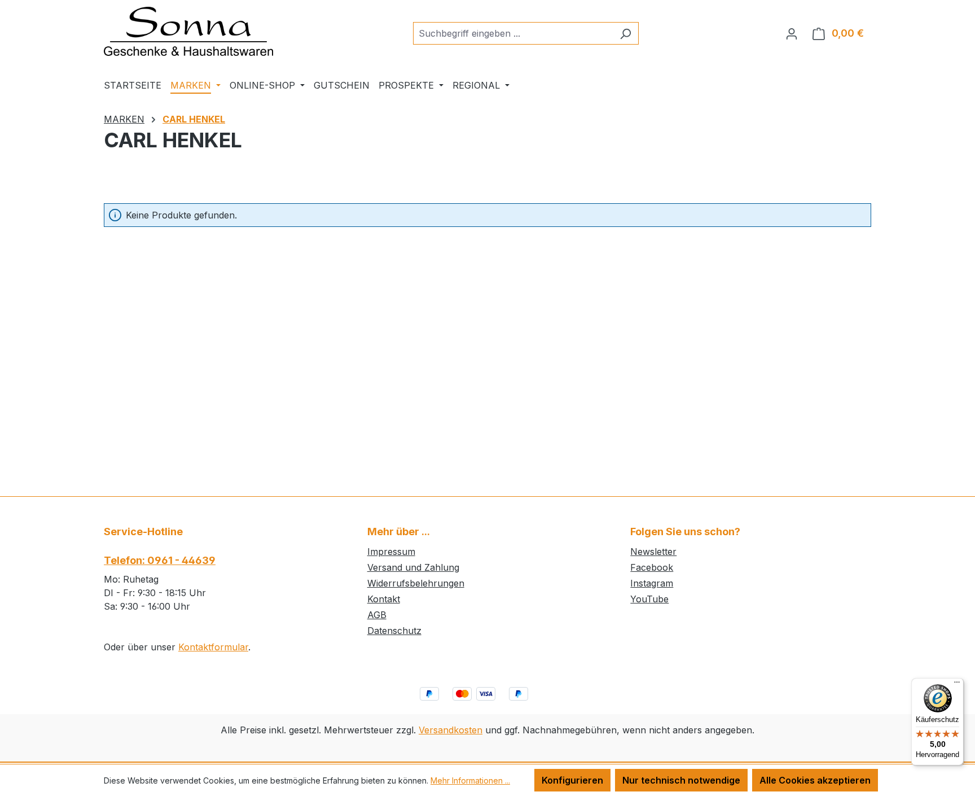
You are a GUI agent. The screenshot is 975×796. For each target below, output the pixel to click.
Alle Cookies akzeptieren (815, 780)
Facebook (651, 567)
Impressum (391, 551)
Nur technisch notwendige (681, 780)
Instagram (651, 583)
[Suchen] (625, 33)
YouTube (649, 599)
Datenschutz (394, 630)
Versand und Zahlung (413, 567)
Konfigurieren (572, 780)
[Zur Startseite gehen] (188, 31)
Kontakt (383, 599)
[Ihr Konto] (791, 33)
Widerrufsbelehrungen (415, 583)
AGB (377, 614)
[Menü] (957, 685)
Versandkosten (450, 730)
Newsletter (653, 551)
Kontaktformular (213, 647)
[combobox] (513, 33)
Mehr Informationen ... (470, 780)
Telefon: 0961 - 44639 (160, 560)
